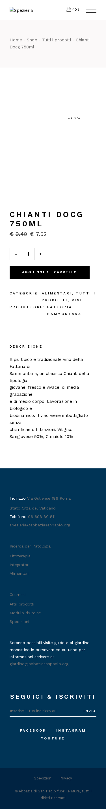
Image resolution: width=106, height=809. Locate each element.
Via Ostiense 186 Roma (49, 498)
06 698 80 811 (41, 516)
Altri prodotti (22, 604)
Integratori (19, 564)
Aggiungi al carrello (49, 272)
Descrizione (26, 346)
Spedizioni (19, 621)
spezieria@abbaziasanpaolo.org (40, 525)
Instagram (71, 730)
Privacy (65, 778)
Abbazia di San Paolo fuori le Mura (49, 791)
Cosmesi (17, 594)
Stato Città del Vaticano (33, 508)
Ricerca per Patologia (30, 546)
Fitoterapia (20, 556)
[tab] (26, 347)
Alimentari (57, 293)
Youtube (53, 738)
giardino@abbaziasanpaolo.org (39, 663)
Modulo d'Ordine (25, 613)
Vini (77, 300)
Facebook (33, 730)
